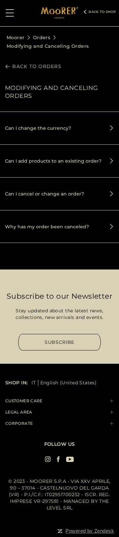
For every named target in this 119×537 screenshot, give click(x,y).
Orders (42, 37)
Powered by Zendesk (89, 531)
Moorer (16, 37)
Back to (36, 66)
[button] (10, 13)
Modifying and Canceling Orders (48, 46)
